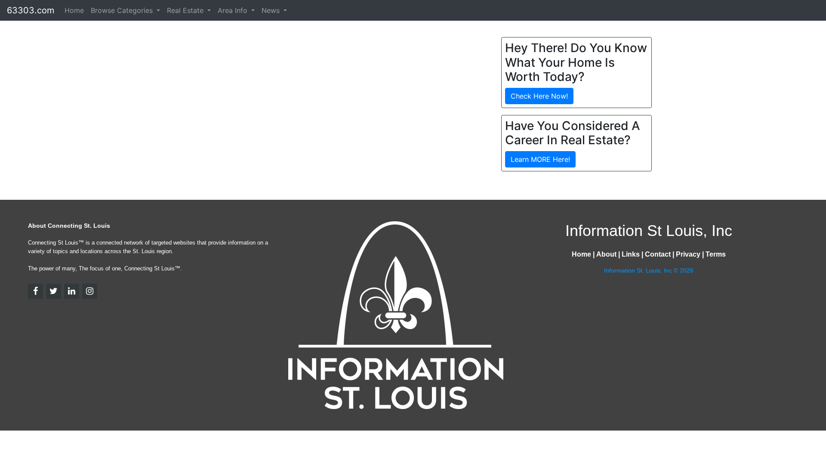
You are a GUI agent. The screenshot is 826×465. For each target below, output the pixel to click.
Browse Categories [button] (123, 10)
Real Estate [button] (186, 10)
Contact (658, 254)
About (606, 254)
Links (631, 254)
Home (74, 10)
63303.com (30, 10)
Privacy (688, 254)
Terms (716, 254)
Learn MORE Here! (540, 159)
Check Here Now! (539, 96)
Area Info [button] (234, 10)
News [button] (272, 10)
